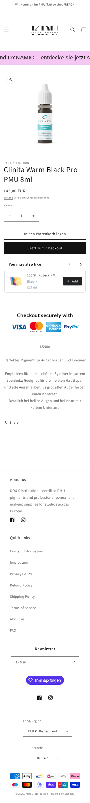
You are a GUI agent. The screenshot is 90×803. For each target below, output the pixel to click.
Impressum (19, 562)
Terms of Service (23, 608)
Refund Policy (21, 585)
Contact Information (26, 551)
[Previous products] (69, 264)
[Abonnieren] (73, 662)
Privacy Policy (21, 574)
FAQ (13, 630)
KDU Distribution (37, 793)
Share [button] (14, 422)
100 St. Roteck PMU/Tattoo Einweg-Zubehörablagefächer (43, 275)
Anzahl (8, 206)
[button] (6, 29)
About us (17, 619)
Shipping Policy (22, 596)
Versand (8, 197)
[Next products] (80, 264)
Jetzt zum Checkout (45, 248)
